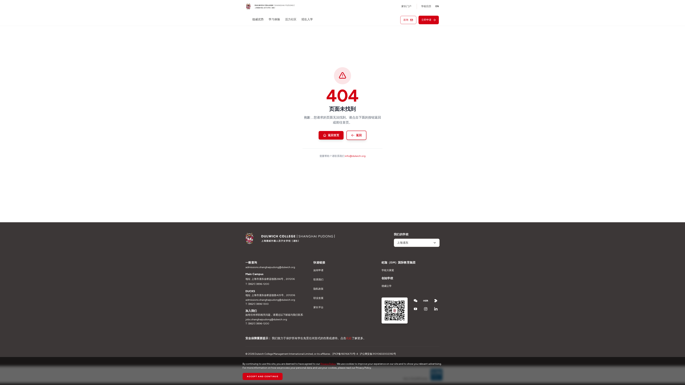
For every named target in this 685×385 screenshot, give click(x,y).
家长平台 (318, 307)
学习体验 (274, 19)
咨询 (405, 19)
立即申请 (426, 19)
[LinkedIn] (436, 309)
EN (437, 6)
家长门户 (406, 6)
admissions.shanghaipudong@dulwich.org (270, 267)
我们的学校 (401, 234)
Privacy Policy (328, 363)
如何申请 (318, 270)
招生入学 (307, 19)
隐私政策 (318, 288)
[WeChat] (415, 301)
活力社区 (290, 19)
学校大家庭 (388, 270)
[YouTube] (415, 309)
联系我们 (318, 279)
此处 (349, 338)
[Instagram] (425, 309)
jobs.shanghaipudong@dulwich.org (266, 319)
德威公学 (387, 286)
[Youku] (436, 301)
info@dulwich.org (355, 156)
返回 (359, 135)
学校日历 (426, 6)
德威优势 (258, 19)
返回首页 (333, 135)
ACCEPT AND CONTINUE (262, 376)
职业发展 (318, 298)
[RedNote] (425, 300)
